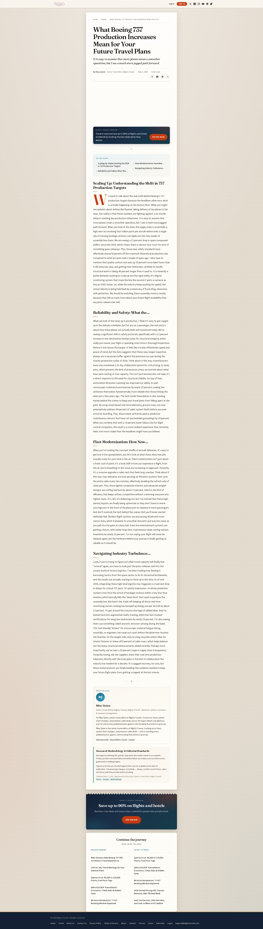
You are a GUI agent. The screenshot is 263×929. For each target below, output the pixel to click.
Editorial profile (102, 739)
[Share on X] (152, 77)
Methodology (116, 779)
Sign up (182, 4)
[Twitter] (190, 4)
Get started (131, 819)
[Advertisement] (131, 104)
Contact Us (82, 923)
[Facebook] (195, 4)
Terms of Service (111, 923)
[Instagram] (199, 4)
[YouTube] (203, 4)
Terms (150, 923)
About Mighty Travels (118, 739)
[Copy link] (167, 77)
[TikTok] (211, 4)
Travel (104, 20)
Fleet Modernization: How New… (149, 163)
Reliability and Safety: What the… (112, 171)
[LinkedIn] (207, 4)
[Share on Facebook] (157, 77)
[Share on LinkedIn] (162, 77)
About (98, 779)
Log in (171, 4)
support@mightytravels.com (187, 923)
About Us (70, 923)
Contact (131, 739)
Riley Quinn (100, 72)
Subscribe (160, 923)
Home (95, 20)
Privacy (142, 923)
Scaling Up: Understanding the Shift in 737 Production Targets (113, 165)
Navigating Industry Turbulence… (150, 168)
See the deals (158, 137)
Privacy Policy (95, 923)
